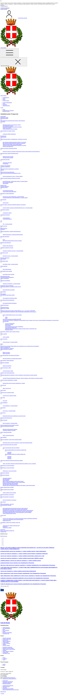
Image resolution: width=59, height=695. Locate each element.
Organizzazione (3, 136)
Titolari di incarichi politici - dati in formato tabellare (12, 144)
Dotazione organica (4, 187)
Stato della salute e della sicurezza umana (10, 484)
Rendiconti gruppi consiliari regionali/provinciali (9, 153)
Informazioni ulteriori (9, 329)
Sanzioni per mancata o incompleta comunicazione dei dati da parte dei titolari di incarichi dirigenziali (21, 151)
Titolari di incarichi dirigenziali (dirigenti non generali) (10, 178)
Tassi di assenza (3, 199)
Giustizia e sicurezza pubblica (8, 648)
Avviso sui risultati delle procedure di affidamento (14, 326)
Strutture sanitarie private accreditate (7, 487)
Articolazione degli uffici (5, 159)
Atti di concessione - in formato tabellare (10, 342)
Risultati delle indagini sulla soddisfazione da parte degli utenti (14, 415)
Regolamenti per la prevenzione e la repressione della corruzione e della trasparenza (18, 510)
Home (4, 109)
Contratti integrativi (6, 217)
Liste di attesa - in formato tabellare (9, 410)
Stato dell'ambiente (6, 479)
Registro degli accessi (7, 520)
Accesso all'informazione (7, 102)
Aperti (6, 318)
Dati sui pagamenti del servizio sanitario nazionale (9, 425)
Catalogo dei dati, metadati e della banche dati (11, 525)
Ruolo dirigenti (5, 183)
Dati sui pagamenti (3, 420)
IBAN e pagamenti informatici (6, 432)
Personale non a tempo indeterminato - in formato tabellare (13, 196)
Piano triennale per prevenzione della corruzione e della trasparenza (12, 120)
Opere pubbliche (3, 437)
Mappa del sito (3, 691)
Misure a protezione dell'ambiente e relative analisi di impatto (14, 482)
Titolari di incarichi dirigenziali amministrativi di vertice (10, 173)
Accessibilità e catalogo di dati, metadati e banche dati (10, 522)
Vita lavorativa (5, 640)
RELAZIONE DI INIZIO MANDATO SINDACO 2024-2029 (14, 142)
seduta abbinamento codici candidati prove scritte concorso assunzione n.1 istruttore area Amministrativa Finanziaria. (28, 575)
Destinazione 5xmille (4, 117)
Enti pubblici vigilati (4, 261)
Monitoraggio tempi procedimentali (6, 285)
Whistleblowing (3, 531)
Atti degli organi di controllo (8, 157)
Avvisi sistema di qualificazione (11, 327)
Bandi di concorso (3, 225)
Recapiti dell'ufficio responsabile (9, 289)
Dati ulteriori (2, 529)
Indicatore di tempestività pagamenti (7, 426)
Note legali (5, 687)
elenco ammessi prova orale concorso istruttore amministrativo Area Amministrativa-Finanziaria (23, 573)
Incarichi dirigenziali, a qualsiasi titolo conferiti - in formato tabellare (15, 181)
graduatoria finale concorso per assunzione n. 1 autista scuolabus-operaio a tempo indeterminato (23, 551)
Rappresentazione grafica (5, 276)
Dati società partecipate (7, 269)
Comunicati (5, 658)
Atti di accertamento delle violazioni (9, 513)
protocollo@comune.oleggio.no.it (9, 677)
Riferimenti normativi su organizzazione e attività (12, 124)
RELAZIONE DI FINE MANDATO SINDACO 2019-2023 (14, 143)
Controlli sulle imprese (4, 305)
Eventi (4, 665)
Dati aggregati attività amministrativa (7, 277)
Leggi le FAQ (5, 680)
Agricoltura (5, 104)
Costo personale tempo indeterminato (9, 191)
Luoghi (4, 664)
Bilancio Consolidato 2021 (5, 347)
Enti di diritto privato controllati (6, 271)
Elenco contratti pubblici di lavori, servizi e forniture (12, 314)
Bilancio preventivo (6, 352)
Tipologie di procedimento (5, 280)
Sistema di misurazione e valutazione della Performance (10, 231)
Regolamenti (5, 526)
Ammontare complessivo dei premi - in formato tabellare (13, 250)
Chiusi (6, 317)
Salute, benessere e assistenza (8, 651)
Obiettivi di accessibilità (7, 527)
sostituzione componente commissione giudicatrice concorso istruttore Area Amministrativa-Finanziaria (24, 578)
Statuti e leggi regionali (7, 127)
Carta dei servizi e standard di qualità (7, 392)
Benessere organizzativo (4, 257)
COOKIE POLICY (4, 6)
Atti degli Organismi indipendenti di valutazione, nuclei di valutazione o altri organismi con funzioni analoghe (23, 378)
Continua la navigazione (5, 8)
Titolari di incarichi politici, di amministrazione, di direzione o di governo (13, 139)
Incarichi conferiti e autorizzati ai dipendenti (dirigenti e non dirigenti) (13, 204)
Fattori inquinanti (6, 480)
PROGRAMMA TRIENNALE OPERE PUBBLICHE (15, 454)
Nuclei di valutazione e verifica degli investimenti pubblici (11, 439)
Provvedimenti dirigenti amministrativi (7, 300)
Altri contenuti (3, 501)
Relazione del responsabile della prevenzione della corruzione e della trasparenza (17, 511)
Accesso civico (3, 515)
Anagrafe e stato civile (7, 638)
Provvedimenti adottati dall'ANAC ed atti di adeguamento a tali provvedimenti (17, 512)
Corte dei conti (3, 385)
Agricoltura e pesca (6, 653)
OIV (1, 220)
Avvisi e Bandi (7, 325)
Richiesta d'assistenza (7, 683)
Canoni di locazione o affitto (5, 367)
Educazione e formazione (7, 647)
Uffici (4, 629)
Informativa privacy (6, 686)
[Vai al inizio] (0, 588)
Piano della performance (4, 236)
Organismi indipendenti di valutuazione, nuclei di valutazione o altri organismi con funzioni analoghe (18, 375)
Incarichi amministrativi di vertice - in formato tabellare (13, 176)
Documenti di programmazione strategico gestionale (12, 126)
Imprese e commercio (7, 641)
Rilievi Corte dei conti (7, 388)
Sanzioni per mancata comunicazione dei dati (8, 148)
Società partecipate (3, 266)
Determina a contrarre (9, 324)
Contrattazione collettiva (4, 209)
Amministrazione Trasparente (8, 110)
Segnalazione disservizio (7, 682)
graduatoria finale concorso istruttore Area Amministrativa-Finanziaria (17, 562)
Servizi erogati (3, 390)
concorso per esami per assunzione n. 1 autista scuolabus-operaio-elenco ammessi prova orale (22, 555)
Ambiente (4, 650)
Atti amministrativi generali (8, 125)
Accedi (1, 107)
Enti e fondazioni (6, 630)
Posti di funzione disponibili (8, 182)
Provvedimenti (3, 291)
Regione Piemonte (3, 9)
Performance (2, 229)
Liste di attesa (2, 407)
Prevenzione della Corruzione (5, 505)
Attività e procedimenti (4, 278)
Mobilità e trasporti (6, 645)
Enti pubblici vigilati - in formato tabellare (10, 264)
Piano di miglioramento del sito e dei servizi (11, 689)
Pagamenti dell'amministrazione (6, 417)
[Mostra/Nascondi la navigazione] (9, 52)
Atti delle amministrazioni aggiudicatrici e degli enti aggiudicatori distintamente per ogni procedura (18, 311)
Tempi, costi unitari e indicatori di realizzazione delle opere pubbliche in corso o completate (19, 463)
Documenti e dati (6, 633)
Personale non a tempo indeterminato (7, 193)
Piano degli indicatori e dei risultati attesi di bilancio (9, 355)
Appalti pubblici (6, 642)
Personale (2, 169)
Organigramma (5, 163)
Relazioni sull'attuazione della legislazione (10, 483)
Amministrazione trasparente (8, 685)
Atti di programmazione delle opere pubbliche (8, 444)
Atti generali (2, 121)
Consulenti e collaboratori (5, 166)
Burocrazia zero (3, 135)
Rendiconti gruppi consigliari (8, 156)
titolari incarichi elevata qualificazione (7, 172)
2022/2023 (9, 453)
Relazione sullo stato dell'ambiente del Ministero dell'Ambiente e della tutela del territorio (19, 485)
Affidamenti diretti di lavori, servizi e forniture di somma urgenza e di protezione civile (20, 328)
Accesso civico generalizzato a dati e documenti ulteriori (13, 519)
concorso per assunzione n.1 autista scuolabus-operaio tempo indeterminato (18, 571)
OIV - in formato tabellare (7, 224)
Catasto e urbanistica (6, 643)
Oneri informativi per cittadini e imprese (7, 130)
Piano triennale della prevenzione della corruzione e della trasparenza (15, 508)
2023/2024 (9, 452)
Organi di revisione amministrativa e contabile (8, 380)
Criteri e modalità (3, 333)
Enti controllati (3, 258)
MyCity (2, 693)
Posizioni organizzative (4, 186)
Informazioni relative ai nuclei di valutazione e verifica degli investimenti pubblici (17, 442)
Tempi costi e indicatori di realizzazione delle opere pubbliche (11, 460)
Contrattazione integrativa (5, 214)
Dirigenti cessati (3, 185)
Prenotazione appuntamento (8, 681)
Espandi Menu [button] (3, 116)
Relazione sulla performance (5, 242)
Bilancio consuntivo (6, 353)
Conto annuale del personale (8, 190)
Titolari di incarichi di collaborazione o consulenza (9, 168)
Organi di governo (6, 627)
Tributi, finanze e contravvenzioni (9, 649)
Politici (4, 631)
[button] (6, 97)
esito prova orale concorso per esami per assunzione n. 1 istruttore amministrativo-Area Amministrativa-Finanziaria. (27, 565)
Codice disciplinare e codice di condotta (10, 128)
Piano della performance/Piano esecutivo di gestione (12, 240)
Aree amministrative (6, 628)
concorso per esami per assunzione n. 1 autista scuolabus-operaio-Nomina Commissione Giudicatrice (24, 553)
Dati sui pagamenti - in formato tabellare (10, 423)
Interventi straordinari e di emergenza (7, 494)
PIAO (4, 239)
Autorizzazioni (5, 652)
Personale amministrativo (7, 632)
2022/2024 (9, 458)
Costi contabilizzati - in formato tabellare (10, 405)
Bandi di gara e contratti (4, 308)
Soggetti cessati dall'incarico (8, 146)
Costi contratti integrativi (7, 218)
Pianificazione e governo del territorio (7, 465)
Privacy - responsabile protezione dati (7, 530)
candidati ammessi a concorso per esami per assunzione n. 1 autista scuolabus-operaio (20, 560)
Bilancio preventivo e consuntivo (6, 349)
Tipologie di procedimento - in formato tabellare (11, 283)
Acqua (4, 103)
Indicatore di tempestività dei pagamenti (10, 429)
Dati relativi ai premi (4, 252)
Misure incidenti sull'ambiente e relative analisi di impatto (13, 481)
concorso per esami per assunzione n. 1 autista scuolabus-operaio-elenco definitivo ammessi (21, 558)
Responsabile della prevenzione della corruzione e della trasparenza (15, 509)
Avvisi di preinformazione (10, 323)
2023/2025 (9, 457)
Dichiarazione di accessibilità (8, 688)
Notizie (4, 657)
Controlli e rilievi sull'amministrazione (7, 372)
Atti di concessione (3, 338)
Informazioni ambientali (4, 472)
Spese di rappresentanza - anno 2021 (7, 348)
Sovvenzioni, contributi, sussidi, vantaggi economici (9, 331)
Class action (2, 397)
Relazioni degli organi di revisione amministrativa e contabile (14, 383)
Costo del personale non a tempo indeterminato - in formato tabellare (15, 197)
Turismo (4, 644)
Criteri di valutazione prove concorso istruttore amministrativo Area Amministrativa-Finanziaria (23, 584)
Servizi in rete (2, 412)
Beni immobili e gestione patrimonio (7, 360)
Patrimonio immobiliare (4, 362)
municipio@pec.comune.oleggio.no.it (9, 678)
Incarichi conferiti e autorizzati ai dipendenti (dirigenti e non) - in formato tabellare (17, 207)
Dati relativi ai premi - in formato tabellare (10, 255)
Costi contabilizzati (3, 402)
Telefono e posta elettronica (5, 165)
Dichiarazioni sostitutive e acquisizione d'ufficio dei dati (10, 286)
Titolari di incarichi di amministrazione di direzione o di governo (14, 145)
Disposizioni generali (4, 118)
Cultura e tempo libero (7, 639)
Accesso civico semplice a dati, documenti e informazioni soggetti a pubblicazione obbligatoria (20, 518)
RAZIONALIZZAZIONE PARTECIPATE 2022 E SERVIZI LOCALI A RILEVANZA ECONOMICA (19, 346)
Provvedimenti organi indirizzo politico (10, 298)
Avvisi (4, 659)
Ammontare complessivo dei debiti (9, 430)
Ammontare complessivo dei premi (6, 247)
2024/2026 (9, 456)
